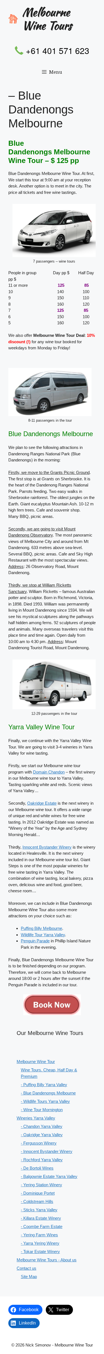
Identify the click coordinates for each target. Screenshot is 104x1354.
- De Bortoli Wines (37, 1168)
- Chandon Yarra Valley (41, 1126)
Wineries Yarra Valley (36, 1118)
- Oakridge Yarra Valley (42, 1134)
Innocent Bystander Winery (47, 847)
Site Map (29, 1276)
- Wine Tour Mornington (42, 1109)
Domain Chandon (49, 772)
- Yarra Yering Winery (40, 1243)
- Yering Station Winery (41, 1184)
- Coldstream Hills (37, 1201)
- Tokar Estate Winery (40, 1251)
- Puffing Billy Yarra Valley (44, 1084)
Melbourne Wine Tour (36, 1061)
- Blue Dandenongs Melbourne (48, 1093)
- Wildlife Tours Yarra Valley (45, 1101)
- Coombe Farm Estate (41, 1226)
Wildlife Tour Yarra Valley (43, 934)
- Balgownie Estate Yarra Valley (49, 1176)
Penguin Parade (35, 940)
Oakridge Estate (42, 803)
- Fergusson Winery (39, 1143)
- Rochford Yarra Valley (42, 1159)
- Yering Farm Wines (39, 1234)
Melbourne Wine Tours (47, 19)
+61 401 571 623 (57, 50)
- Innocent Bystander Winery (46, 1151)
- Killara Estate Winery (41, 1218)
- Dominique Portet (38, 1193)
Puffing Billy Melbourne (41, 928)
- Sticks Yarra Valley (39, 1209)
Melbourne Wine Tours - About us (47, 1259)
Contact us (26, 1268)
